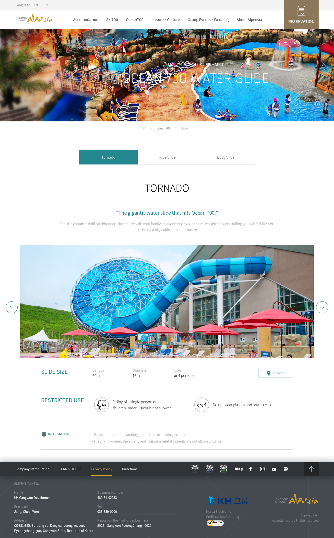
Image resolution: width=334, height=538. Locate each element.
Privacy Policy (101, 469)
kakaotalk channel (285, 469)
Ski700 (112, 19)
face (250, 469)
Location (276, 373)
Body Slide (225, 157)
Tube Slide (167, 157)
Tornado (108, 157)
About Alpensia (249, 19)
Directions (129, 469)
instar (262, 469)
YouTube (274, 469)
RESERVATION (301, 21)
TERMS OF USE (70, 469)
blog (238, 469)
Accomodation (85, 19)
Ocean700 (135, 19)
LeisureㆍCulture (165, 19)
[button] (12, 307)
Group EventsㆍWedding (208, 19)
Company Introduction (32, 469)
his (223, 469)
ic (195, 469)
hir (209, 469)
